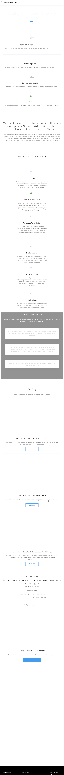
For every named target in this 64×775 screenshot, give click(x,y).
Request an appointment (32, 660)
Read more (32, 449)
